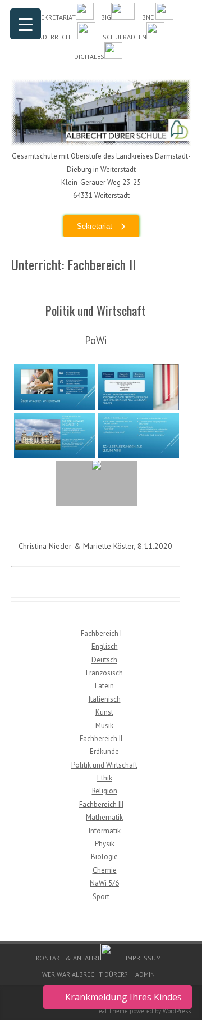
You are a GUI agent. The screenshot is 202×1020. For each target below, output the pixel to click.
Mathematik (104, 817)
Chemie (105, 870)
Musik (104, 725)
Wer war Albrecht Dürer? (85, 974)
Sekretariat (94, 226)
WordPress (177, 1011)
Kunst (104, 712)
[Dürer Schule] (101, 143)
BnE (148, 17)
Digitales (89, 56)
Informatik (105, 831)
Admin (145, 974)
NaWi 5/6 (104, 883)
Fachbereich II (101, 738)
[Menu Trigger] (25, 23)
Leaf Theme (112, 1011)
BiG (106, 17)
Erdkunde (104, 751)
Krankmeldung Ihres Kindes (123, 997)
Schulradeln (124, 37)
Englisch (104, 646)
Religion (104, 791)
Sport (101, 896)
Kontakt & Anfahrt (68, 958)
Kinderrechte (55, 37)
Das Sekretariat (49, 17)
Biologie (104, 856)
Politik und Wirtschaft (104, 765)
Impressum (143, 958)
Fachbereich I (101, 633)
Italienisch (105, 699)
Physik (104, 844)
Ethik (104, 778)
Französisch (104, 673)
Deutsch (104, 660)
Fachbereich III (101, 804)
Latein (104, 685)
